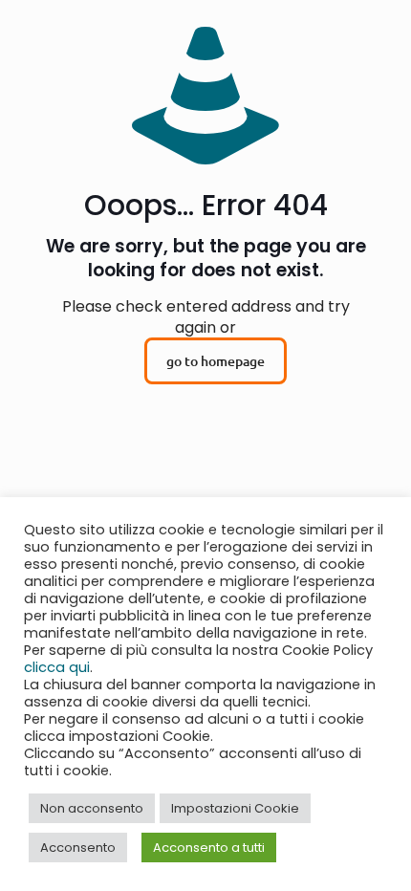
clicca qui (57, 667)
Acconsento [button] (78, 847)
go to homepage (215, 361)
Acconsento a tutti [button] (209, 847)
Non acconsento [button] (91, 808)
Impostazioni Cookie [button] (235, 808)
